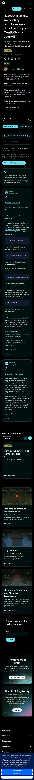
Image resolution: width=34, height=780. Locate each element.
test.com (6, 94)
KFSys (11, 191)
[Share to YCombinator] (16, 58)
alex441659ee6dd (18, 69)
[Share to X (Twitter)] (5, 58)
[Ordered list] (25, 135)
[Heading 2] (19, 135)
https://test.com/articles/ (13, 334)
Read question (9, 475)
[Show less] (28, 191)
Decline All (17, 773)
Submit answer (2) (10, 126)
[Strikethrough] (10, 135)
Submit (10, 640)
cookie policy (8, 766)
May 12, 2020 (13, 365)
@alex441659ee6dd (13, 203)
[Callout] (4, 137)
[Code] (8, 137)
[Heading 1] (17, 135)
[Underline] (8, 135)
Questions (16, 9)
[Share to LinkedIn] (12, 58)
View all (7, 438)
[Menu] (30, 2)
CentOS (14, 42)
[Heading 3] (21, 135)
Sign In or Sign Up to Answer (14, 163)
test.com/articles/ (19, 92)
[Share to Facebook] (8, 58)
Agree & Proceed (17, 770)
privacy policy (15, 757)
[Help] (29, 137)
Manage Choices (17, 777)
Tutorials (7, 9)
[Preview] (27, 137)
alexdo (11, 362)
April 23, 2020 (13, 193)
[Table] (6, 137)
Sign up (17, 710)
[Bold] (4, 135)
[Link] (12, 135)
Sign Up (7, 524)
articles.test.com (9, 103)
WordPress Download (12, 230)
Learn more (8, 563)
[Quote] (27, 135)
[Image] (14, 135)
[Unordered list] (23, 135)
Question (7, 51)
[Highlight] (16, 135)
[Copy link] (19, 58)
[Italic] (6, 135)
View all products (17, 677)
